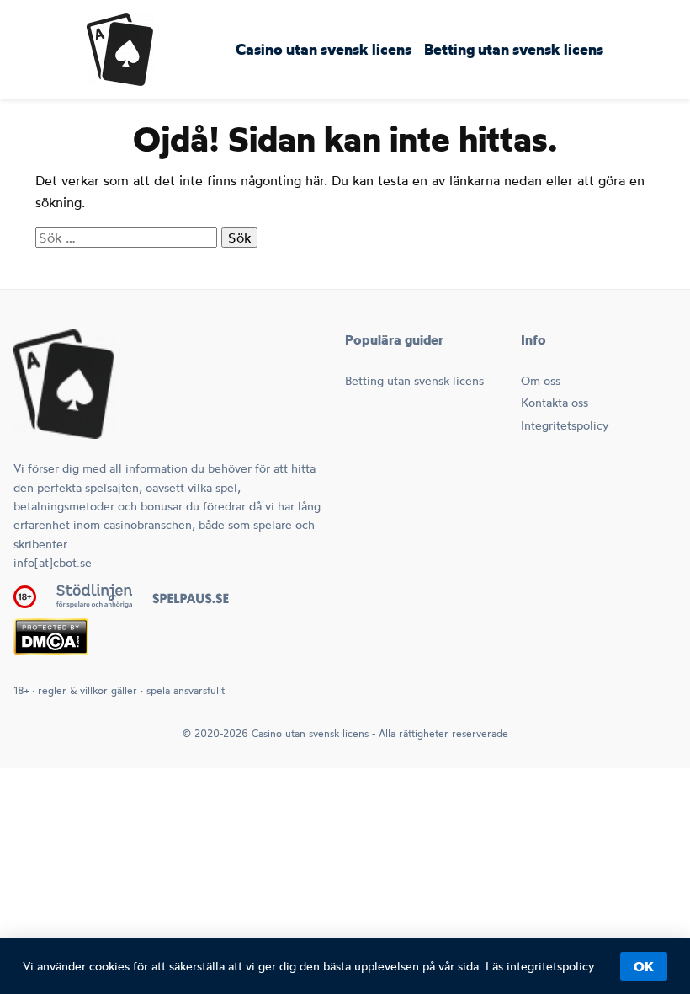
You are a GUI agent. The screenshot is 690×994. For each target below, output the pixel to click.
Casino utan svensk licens (323, 50)
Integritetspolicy (564, 425)
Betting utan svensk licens (513, 50)
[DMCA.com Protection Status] (50, 650)
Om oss (540, 380)
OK (644, 966)
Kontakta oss (554, 402)
